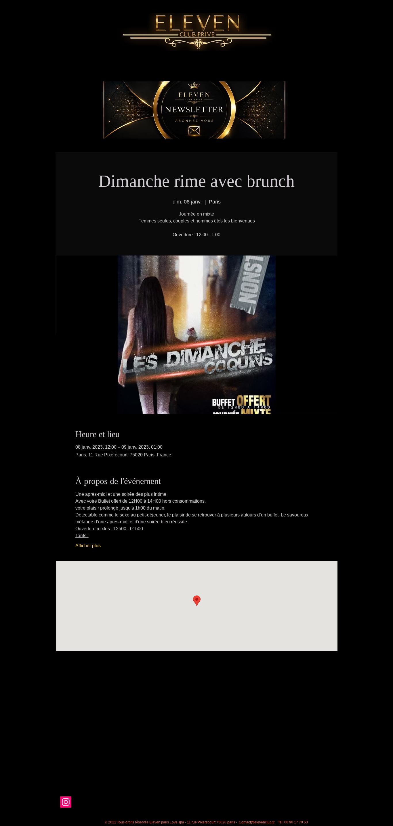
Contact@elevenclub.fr (256, 822)
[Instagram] (65, 802)
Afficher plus (88, 545)
